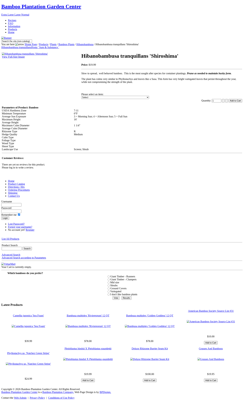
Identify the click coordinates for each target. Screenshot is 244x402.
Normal (25, 14)
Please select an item (92, 94)
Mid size (114, 282)
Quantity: (206, 100)
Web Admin (20, 397)
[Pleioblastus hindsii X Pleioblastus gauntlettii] (88, 359)
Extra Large (7, 14)
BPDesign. (105, 392)
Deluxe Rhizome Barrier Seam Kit (150, 348)
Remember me (9, 214)
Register (30, 229)
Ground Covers (118, 288)
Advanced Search (11, 254)
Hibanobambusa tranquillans (16, 47)
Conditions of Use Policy (61, 397)
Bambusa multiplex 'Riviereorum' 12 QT (88, 315)
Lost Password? (16, 223)
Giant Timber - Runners (122, 276)
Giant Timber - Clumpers (123, 279)
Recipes (12, 20)
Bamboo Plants (66, 44)
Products (12, 29)
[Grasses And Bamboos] (211, 359)
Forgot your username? (20, 226)
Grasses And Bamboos (211, 348)
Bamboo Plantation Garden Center (41, 6)
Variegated (115, 291)
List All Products (10, 238)
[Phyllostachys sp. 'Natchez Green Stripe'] (28, 363)
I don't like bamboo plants (123, 294)
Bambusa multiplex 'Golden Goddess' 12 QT (149, 315)
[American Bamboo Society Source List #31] (211, 321)
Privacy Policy (37, 397)
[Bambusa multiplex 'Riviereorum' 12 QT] (88, 326)
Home (11, 32)
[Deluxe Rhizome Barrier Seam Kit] (149, 359)
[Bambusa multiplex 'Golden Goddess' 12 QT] (150, 326)
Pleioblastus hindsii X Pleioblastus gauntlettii (88, 348)
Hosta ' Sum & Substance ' (45, 47)
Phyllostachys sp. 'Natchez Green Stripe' (28, 353)
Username (6, 201)
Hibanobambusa (84, 44)
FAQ (10, 23)
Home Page (31, 44)
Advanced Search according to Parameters (24, 257)
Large (17, 14)
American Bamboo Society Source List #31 (211, 310)
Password (6, 208)
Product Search (10, 245)
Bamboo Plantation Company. (58, 392)
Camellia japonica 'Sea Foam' (28, 315)
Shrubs (114, 285)
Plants (53, 44)
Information (14, 26)
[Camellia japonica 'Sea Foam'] (28, 326)
